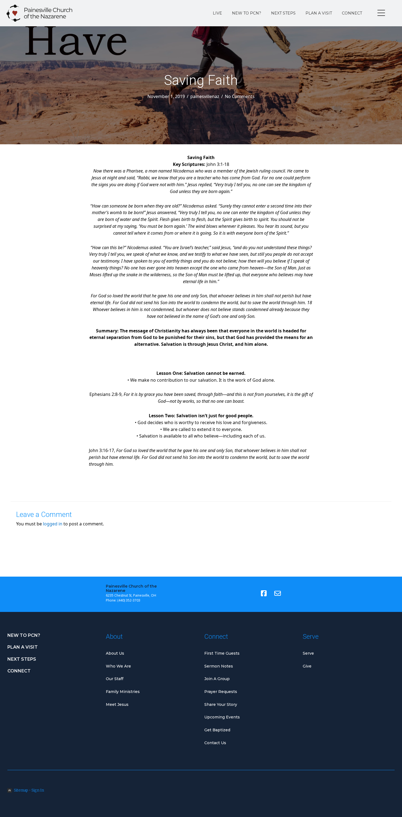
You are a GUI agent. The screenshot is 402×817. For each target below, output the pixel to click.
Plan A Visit (318, 13)
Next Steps (283, 13)
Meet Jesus (117, 704)
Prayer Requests (220, 691)
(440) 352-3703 (128, 600)
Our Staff (114, 678)
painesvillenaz (204, 96)
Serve (308, 653)
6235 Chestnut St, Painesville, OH (131, 595)
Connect (352, 13)
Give (307, 666)
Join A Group (217, 678)
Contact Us (215, 742)
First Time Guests (222, 653)
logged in (52, 524)
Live (217, 13)
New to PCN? (246, 13)
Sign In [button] (37, 790)
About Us (115, 653)
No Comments (240, 96)
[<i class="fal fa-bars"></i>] (381, 13)
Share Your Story (220, 704)
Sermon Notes (218, 666)
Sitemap (21, 790)
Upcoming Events (222, 717)
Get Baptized (217, 729)
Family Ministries (123, 691)
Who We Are (118, 666)
